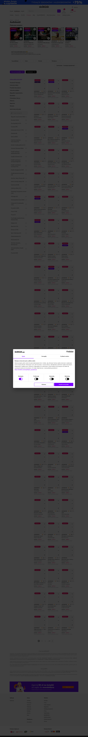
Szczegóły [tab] (44, 356)
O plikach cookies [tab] (64, 356)
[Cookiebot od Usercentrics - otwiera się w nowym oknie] (67, 352)
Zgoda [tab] (23, 356)
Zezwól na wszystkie (64, 384)
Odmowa (44, 384)
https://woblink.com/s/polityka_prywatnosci (26, 369)
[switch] (36, 379)
